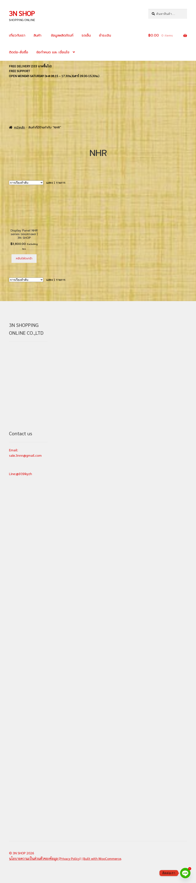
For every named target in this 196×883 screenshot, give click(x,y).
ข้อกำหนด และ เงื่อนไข (52, 52)
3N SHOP (22, 13)
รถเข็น (86, 35)
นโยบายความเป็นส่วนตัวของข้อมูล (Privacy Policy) (45, 858)
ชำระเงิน (105, 35)
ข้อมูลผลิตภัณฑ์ (61, 35)
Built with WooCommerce (102, 858)
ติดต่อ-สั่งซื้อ (18, 52)
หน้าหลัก (19, 127)
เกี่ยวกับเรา (17, 35)
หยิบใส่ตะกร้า (24, 258)
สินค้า (37, 35)
